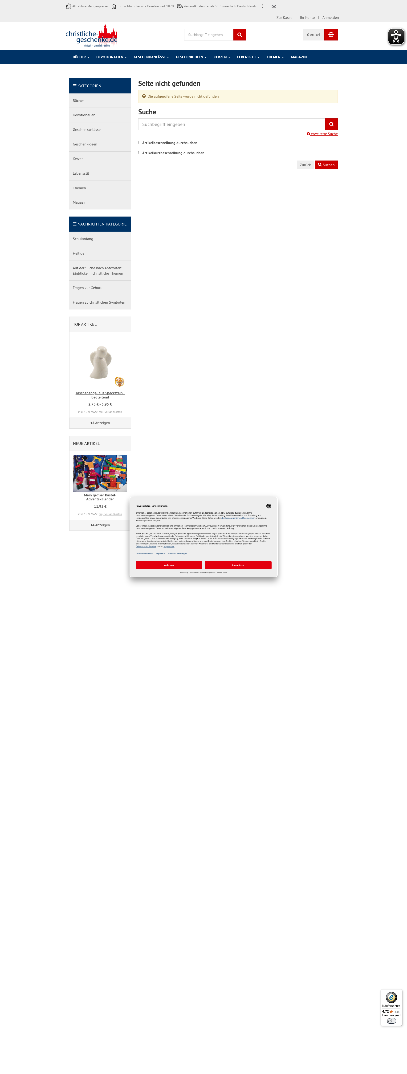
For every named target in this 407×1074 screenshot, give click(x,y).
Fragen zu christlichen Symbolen (99, 302)
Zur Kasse (284, 17)
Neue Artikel (86, 443)
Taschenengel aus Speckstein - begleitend (100, 395)
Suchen (328, 164)
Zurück (305, 164)
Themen (274, 57)
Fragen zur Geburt (87, 287)
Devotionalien (110, 57)
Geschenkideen (190, 57)
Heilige (78, 253)
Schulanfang (83, 238)
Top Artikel (85, 324)
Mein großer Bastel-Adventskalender (100, 497)
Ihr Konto (307, 17)
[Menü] (399, 992)
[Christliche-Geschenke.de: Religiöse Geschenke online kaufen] (91, 35)
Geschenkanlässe (150, 57)
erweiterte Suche (324, 133)
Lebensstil (247, 57)
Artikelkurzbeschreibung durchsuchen (173, 152)
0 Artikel (313, 34)
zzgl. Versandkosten (110, 412)
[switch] (391, 1021)
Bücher (80, 57)
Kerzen (221, 57)
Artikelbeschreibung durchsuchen (169, 142)
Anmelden (330, 17)
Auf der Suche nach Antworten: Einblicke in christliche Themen (98, 270)
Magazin (299, 57)
